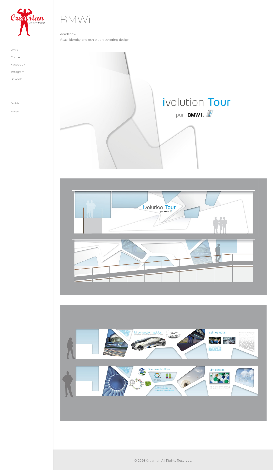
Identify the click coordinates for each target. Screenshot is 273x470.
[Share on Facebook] (61, 440)
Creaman (153, 461)
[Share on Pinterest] (93, 440)
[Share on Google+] (77, 440)
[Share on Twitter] (69, 440)
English (15, 103)
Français (15, 111)
